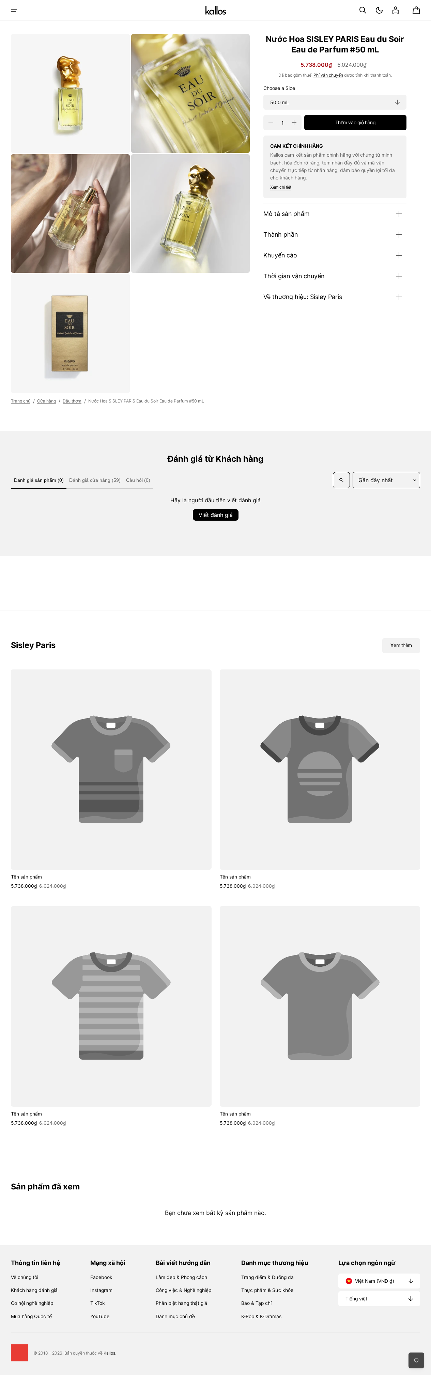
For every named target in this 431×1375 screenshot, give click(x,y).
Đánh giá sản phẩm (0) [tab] (39, 480)
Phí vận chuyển (328, 75)
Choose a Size (279, 88)
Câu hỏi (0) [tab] (138, 480)
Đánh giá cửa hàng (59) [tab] (95, 480)
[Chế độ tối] (379, 10)
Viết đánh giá (216, 514)
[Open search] (341, 480)
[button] (362, 10)
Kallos (109, 1353)
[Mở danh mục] (13, 10)
